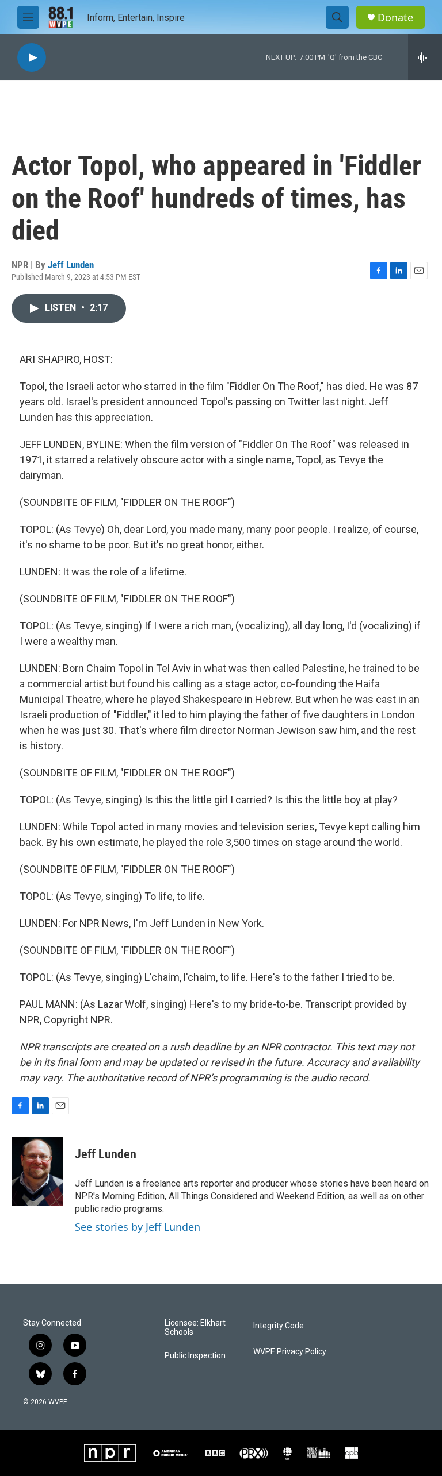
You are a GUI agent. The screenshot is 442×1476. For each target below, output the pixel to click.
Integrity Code (278, 1326)
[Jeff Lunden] (37, 1171)
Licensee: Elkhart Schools (195, 1327)
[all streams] (425, 57)
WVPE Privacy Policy (289, 1351)
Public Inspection (195, 1355)
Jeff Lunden (71, 265)
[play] (31, 57)
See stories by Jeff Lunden (137, 1227)
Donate (395, 17)
